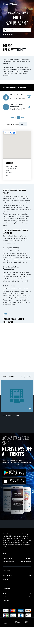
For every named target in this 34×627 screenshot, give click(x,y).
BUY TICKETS (29, 97)
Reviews (5, 597)
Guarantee (28, 558)
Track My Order (7, 576)
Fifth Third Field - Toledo (10, 415)
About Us (5, 593)
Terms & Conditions (17, 622)
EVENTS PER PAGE (13, 124)
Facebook (6, 600)
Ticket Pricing (7, 558)
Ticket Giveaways (8, 562)
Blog (29, 597)
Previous (13, 118)
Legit (29, 593)
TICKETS (30, 408)
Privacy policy (26, 622)
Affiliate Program (25, 562)
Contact (5, 579)
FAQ (30, 576)
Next (22, 118)
